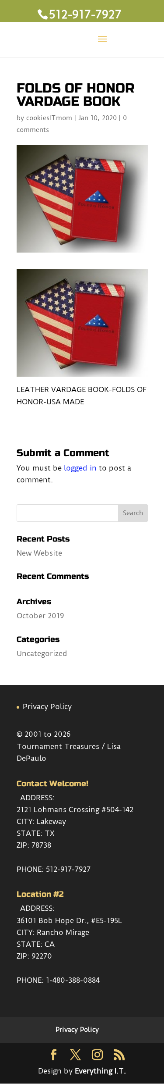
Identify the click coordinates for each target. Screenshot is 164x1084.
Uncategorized (42, 653)
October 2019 (40, 615)
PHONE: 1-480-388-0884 (58, 980)
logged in (80, 468)
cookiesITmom (49, 118)
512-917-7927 (68, 869)
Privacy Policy (47, 706)
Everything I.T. (100, 1070)
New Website (39, 553)
